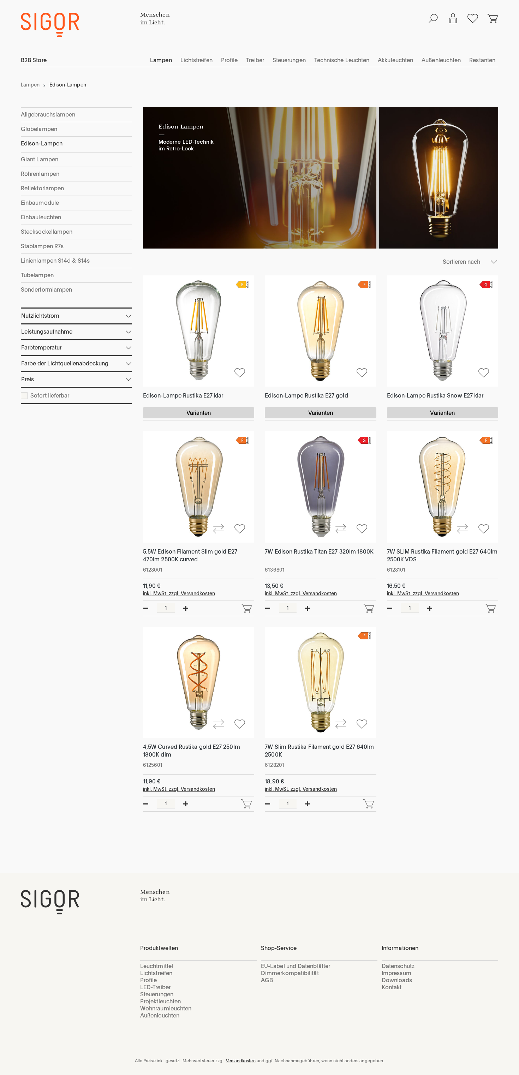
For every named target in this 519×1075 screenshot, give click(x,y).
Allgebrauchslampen (48, 114)
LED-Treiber (155, 987)
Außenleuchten (159, 1015)
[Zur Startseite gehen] (80, 25)
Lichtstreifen (156, 973)
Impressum (396, 973)
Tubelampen (37, 275)
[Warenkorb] (492, 18)
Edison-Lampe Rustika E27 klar (183, 395)
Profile (148, 980)
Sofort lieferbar (49, 396)
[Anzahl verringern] (146, 608)
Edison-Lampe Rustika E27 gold (306, 395)
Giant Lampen (39, 159)
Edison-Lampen (41, 143)
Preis (27, 379)
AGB (267, 980)
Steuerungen (156, 994)
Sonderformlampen (46, 289)
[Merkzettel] (472, 18)
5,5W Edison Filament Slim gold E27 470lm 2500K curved (190, 555)
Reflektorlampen (42, 188)
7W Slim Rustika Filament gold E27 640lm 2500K (319, 750)
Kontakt (392, 987)
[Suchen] (433, 18)
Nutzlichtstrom (40, 315)
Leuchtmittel (156, 966)
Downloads (397, 980)
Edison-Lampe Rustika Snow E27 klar (435, 395)
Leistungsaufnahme (46, 331)
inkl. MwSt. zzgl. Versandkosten (179, 593)
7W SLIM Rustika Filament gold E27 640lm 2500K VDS (442, 555)
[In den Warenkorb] (246, 608)
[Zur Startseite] (80, 902)
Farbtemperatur (41, 347)
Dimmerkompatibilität (290, 973)
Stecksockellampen (46, 231)
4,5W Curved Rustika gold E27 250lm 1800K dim (191, 750)
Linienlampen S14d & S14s (55, 260)
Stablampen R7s (42, 246)
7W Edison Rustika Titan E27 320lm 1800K (319, 551)
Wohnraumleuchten (165, 1008)
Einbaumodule (40, 202)
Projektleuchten (160, 1001)
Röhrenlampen (40, 174)
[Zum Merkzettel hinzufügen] (240, 372)
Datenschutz (398, 966)
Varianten (198, 413)
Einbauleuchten (41, 217)
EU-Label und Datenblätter (295, 966)
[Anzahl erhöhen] (186, 608)
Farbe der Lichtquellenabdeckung (64, 363)
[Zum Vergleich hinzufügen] (218, 528)
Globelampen (39, 129)
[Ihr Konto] (453, 18)
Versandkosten (241, 1060)
